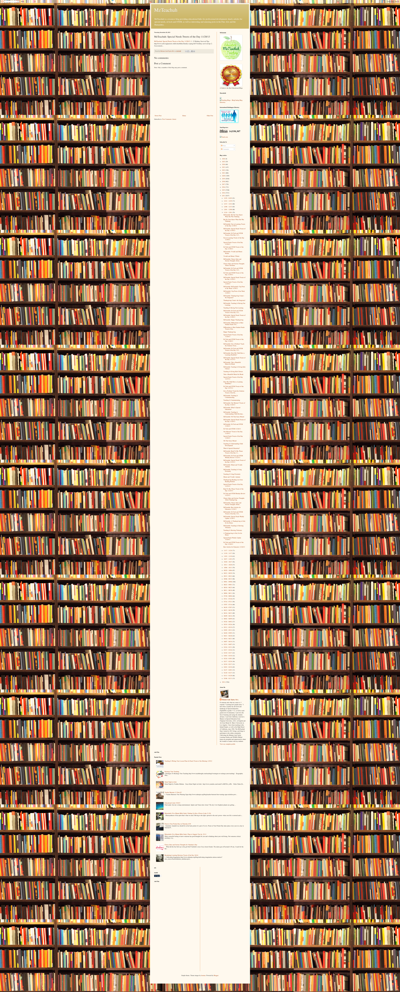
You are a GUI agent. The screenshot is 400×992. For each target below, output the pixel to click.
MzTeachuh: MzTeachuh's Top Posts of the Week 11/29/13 (234, 287)
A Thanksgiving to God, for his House (232, 534)
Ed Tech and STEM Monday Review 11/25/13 (234, 494)
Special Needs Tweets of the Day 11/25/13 (233, 485)
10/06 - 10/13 (228, 568)
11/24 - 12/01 (228, 212)
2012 (223, 682)
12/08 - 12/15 (228, 207)
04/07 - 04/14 (228, 641)
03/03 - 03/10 (228, 656)
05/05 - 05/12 (228, 630)
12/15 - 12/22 (228, 204)
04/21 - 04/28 (228, 636)
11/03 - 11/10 (228, 556)
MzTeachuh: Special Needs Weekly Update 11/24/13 (233, 517)
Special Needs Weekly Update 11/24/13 (232, 538)
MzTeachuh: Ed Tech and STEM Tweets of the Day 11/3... (233, 234)
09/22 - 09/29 (228, 573)
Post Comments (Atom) (169, 119)
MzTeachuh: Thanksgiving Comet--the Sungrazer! (233, 296)
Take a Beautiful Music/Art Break (233, 374)
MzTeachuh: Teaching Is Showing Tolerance (233, 526)
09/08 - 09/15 (228, 579)
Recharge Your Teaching (172, 771)
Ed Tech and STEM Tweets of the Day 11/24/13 (233, 543)
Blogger (216, 975)
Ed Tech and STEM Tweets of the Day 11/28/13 (233, 340)
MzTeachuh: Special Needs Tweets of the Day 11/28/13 (172, 41)
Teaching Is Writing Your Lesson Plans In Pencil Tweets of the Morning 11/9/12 (188, 761)
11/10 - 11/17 (228, 553)
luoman (203, 975)
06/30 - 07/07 (228, 607)
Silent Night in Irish (170, 782)
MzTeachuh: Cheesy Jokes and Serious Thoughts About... (232, 260)
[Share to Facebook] (192, 51)
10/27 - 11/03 (228, 559)
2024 (223, 164)
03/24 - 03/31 (228, 647)
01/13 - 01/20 (228, 676)
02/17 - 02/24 (228, 661)
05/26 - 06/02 (228, 622)
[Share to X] (190, 51)
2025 (223, 162)
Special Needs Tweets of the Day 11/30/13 (233, 243)
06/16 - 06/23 (228, 613)
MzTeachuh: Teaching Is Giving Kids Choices (234, 368)
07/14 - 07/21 (228, 602)
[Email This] (186, 51)
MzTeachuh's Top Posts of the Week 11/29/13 (234, 292)
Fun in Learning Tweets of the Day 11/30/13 (233, 239)
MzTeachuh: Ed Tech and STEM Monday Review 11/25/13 (233, 456)
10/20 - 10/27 (228, 562)
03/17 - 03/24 (228, 650)
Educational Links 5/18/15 (172, 803)
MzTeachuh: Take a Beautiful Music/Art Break (232, 363)
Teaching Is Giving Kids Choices (233, 371)
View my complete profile (227, 744)
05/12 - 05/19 (228, 627)
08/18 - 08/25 (228, 587)
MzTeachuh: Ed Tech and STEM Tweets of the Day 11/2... (233, 269)
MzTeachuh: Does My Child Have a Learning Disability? (233, 354)
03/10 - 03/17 (228, 653)
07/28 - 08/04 (228, 596)
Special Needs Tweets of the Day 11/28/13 (233, 335)
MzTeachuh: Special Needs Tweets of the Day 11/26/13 (234, 420)
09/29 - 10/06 (228, 570)
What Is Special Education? (231, 448)
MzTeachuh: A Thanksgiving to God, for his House (234, 522)
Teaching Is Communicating (231, 400)
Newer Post (158, 116)
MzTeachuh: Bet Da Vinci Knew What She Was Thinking (233, 216)
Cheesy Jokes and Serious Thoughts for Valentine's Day (181, 845)
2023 (223, 167)
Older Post (210, 116)
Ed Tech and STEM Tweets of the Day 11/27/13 (233, 387)
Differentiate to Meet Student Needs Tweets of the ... (233, 328)
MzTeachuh (165, 9)
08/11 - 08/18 (228, 590)
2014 (223, 193)
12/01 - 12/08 (228, 209)
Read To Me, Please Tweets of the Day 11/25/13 (233, 490)
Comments (225, 149)
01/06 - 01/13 (228, 678)
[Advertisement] (169, 898)
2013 (223, 196)
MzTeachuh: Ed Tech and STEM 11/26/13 (233, 425)
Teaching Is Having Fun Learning (233, 308)
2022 (223, 170)
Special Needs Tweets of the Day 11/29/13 (233, 283)
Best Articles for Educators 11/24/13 (234, 547)
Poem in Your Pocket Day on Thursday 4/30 (178, 824)
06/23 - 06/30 (228, 610)
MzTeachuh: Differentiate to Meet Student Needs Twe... (233, 323)
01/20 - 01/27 (228, 673)
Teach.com (224, 137)
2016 (223, 187)
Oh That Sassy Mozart (230, 441)
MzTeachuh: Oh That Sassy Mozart (233, 417)
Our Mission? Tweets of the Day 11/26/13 (232, 432)
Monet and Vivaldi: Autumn (231, 477)
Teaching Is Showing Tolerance (232, 530)
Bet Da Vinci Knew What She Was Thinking (233, 220)
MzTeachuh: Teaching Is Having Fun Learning (234, 304)
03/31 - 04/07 (228, 644)
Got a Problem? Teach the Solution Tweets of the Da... (233, 392)
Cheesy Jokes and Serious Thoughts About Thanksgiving (233, 499)
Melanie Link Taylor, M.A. (230, 700)
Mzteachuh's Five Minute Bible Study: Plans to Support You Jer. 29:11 (185, 834)
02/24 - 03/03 (228, 658)
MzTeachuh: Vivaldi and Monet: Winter (232, 252)
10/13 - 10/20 (228, 565)
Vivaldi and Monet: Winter (231, 256)
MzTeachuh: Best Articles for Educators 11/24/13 (232, 508)
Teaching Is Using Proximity (231, 474)
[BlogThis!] (188, 51)
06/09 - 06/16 (228, 616)
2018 (223, 181)
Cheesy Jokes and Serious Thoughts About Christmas (233, 264)
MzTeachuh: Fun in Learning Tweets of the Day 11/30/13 (234, 225)
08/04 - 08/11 (228, 593)
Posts (224, 146)
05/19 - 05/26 (228, 624)
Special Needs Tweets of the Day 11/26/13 (233, 437)
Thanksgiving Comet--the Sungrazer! (234, 300)
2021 (223, 173)
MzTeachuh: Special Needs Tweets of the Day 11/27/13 (234, 358)
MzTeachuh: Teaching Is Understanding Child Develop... (233, 413)
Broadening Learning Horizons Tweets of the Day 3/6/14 (181, 855)
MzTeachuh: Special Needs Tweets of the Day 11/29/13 (234, 278)
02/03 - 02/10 (228, 667)
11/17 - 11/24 (228, 550)
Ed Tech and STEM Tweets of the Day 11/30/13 (233, 248)
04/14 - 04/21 (228, 639)
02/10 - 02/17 (228, 664)
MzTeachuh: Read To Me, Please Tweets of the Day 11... (233, 452)
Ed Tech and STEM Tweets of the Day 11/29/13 (233, 274)
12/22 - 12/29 (228, 201)
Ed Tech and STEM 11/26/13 (232, 429)
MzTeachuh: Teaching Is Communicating (230, 396)
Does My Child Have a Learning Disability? (233, 383)
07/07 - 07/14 (228, 604)
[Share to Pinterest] (194, 51)
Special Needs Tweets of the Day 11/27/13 (233, 378)
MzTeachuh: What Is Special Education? (231, 408)
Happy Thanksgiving (229, 332)
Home (184, 116)
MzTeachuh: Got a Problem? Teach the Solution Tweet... (233, 345)
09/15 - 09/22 (228, 576)
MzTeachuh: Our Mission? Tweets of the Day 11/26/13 (234, 404)
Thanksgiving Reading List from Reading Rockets (233, 480)
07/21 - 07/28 (228, 599)
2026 (223, 159)
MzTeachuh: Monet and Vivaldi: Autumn (232, 466)
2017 (223, 184)
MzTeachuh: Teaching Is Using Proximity (232, 470)
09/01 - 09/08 (228, 582)
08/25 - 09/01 (228, 585)
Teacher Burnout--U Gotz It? (173, 792)
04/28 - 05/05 (228, 633)
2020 (223, 176)
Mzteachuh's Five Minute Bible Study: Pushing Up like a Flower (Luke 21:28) (188, 813)
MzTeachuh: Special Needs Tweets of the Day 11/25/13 (234, 461)
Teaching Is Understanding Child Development (233, 444)
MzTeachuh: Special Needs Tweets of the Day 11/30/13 (234, 229)
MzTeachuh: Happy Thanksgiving (233, 320)
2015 (223, 190)
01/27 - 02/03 (228, 670)
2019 (223, 179)
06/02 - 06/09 (228, 619)
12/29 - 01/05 (228, 198)
